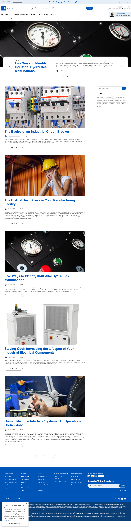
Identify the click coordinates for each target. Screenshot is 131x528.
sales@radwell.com (17, 2)
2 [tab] (65, 76)
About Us (53, 14)
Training (105, 103)
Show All (99, 106)
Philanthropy (24, 485)
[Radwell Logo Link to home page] (8, 8)
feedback (112, 103)
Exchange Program (76, 482)
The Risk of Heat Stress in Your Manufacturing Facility (40, 202)
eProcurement (75, 485)
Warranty (40, 490)
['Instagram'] (118, 498)
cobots (99, 103)
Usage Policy (41, 487)
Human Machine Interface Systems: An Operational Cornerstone (43, 423)
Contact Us (8, 476)
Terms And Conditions (44, 485)
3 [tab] (67, 76)
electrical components (79, 71)
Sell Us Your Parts (43, 14)
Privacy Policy (123, 490)
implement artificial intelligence (105, 100)
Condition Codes (42, 476)
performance (109, 97)
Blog (12, 19)
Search (90, 8)
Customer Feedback (10, 479)
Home (6, 19)
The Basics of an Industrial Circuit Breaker (34, 67)
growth (123, 103)
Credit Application (10, 485)
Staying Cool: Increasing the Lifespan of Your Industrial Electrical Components (39, 350)
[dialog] (15, 514)
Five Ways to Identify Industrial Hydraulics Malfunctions (37, 278)
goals (118, 103)
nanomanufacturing (120, 100)
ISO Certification (25, 487)
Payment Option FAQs (11, 482)
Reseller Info (41, 482)
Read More (13, 147)
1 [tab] (63, 76)
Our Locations (25, 479)
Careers (23, 482)
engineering (100, 97)
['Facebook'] (115, 498)
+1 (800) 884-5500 (6, 2)
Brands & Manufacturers (21, 14)
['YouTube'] (124, 498)
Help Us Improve (9, 487)
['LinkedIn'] (121, 498)
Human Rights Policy (60, 481)
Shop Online (74, 476)
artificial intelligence (119, 97)
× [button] (26, 503)
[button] (15, 523)
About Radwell (25, 476)
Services (33, 14)
